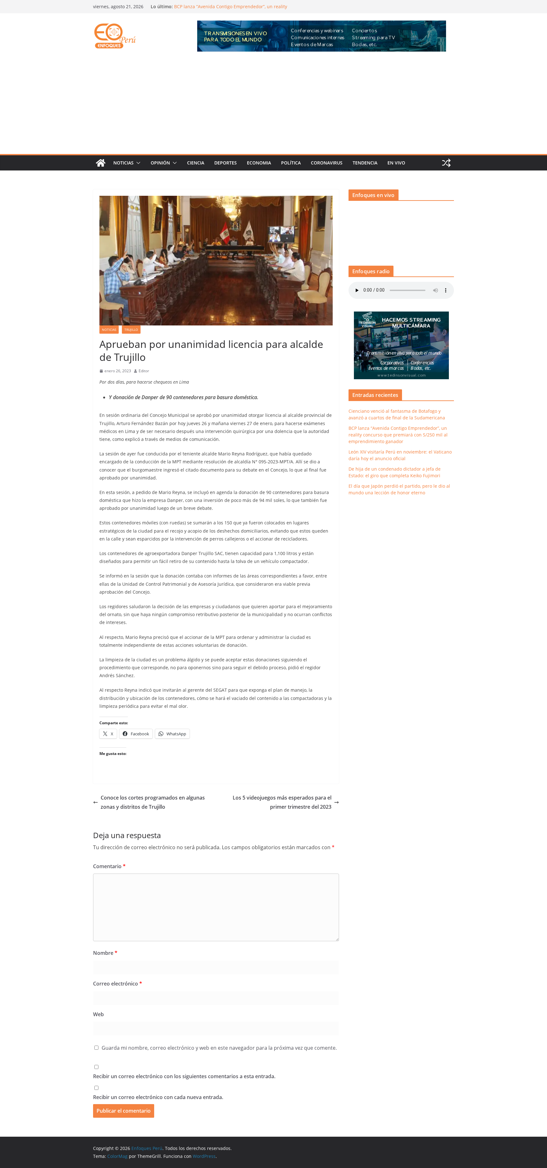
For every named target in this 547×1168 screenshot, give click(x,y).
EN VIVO (396, 163)
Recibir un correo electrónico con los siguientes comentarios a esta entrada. (184, 1076)
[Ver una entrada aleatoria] (446, 162)
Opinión (160, 163)
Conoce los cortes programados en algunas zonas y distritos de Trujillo (153, 802)
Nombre (105, 952)
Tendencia (365, 163)
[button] (137, 162)
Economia (259, 163)
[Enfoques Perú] (100, 162)
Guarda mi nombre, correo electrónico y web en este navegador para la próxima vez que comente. (219, 1047)
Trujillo (131, 329)
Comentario (109, 866)
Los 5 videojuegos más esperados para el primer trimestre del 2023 (282, 802)
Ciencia (195, 163)
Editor (144, 371)
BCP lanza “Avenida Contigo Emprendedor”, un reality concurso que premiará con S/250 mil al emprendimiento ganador (398, 434)
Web (98, 1014)
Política (291, 163)
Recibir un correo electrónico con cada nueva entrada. (158, 1097)
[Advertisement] (273, 106)
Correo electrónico (117, 983)
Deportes (225, 163)
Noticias (123, 163)
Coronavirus (327, 163)
